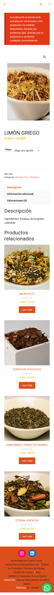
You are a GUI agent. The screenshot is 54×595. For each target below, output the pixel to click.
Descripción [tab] (14, 187)
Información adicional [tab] (20, 193)
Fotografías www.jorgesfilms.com (22, 564)
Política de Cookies (24, 572)
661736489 (33, 587)
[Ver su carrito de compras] (41, 4)
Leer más (27, 309)
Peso (8, 149)
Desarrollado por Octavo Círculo (26, 560)
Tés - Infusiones (31, 177)
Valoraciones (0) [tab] (17, 200)
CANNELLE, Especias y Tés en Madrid (27, 576)
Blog (38, 572)
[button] (49, 4)
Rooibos (19, 177)
